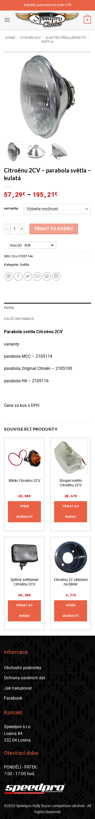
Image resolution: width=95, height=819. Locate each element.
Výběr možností (24, 512)
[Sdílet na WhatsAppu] (8, 276)
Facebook (13, 698)
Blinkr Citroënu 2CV (24, 480)
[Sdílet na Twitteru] (27, 276)
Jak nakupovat (18, 688)
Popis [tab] (9, 308)
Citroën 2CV (30, 38)
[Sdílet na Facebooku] (18, 276)
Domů (10, 38)
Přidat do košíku (54, 228)
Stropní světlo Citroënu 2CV (70, 482)
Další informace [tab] (19, 319)
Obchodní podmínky (22, 667)
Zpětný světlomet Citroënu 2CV (24, 582)
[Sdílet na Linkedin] (56, 276)
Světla (47, 42)
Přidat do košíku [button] (71, 512)
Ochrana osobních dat (24, 677)
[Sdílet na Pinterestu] (46, 276)
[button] (7, 19)
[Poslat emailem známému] (37, 276)
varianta (11, 208)
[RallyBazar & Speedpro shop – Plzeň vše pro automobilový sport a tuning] (47, 20)
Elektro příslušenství (66, 38)
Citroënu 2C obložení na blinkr (71, 582)
